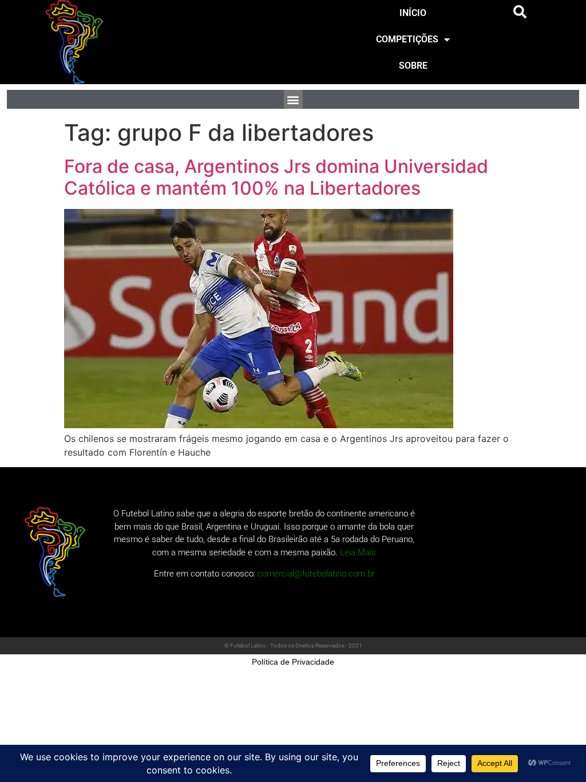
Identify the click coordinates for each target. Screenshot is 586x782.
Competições (407, 39)
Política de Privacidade (293, 661)
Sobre (413, 65)
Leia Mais (358, 552)
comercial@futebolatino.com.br (316, 573)
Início (412, 12)
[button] (520, 12)
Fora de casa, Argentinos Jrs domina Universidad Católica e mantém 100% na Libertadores (276, 177)
